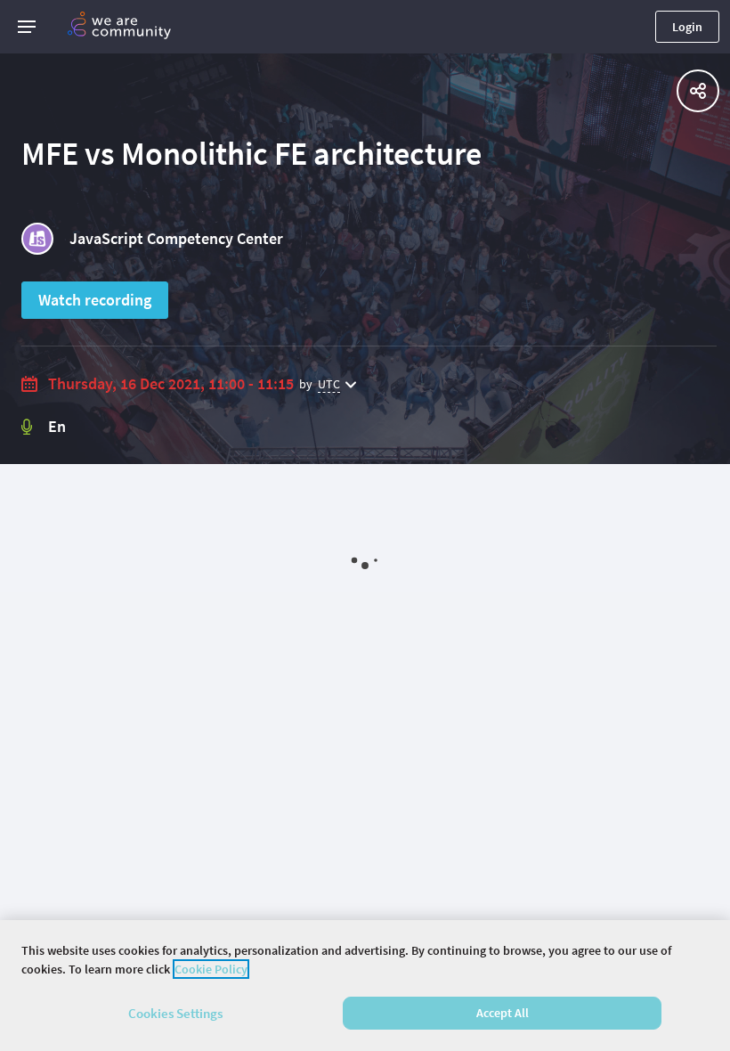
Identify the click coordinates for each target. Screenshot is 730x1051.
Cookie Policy (210, 969)
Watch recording (94, 299)
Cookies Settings (175, 1013)
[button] (26, 26)
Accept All (502, 1013)
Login (687, 27)
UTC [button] (329, 384)
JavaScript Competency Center (176, 238)
